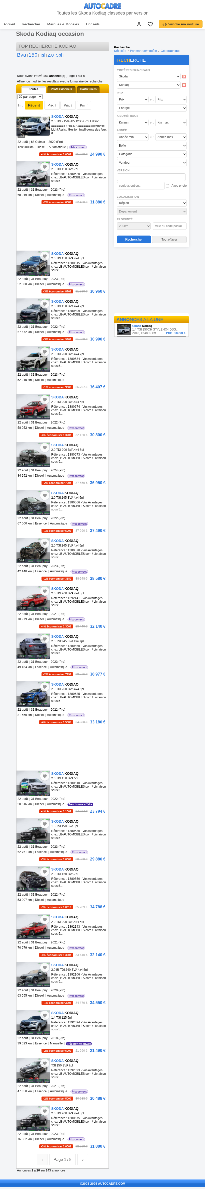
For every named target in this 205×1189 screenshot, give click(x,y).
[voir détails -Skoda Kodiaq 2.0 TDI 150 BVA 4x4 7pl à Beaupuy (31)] (33, 311)
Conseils (93, 24)
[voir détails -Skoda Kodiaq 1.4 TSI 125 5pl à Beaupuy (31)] (33, 1022)
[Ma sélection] (150, 24)
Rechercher (31, 24)
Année (122, 130)
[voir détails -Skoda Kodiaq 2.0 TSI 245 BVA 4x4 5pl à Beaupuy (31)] (33, 502)
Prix (120, 92)
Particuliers (88, 89)
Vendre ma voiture (183, 24)
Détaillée (120, 51)
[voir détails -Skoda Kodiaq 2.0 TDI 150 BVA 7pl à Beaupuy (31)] (33, 174)
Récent (34, 105)
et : (152, 99)
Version (123, 170)
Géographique (170, 51)
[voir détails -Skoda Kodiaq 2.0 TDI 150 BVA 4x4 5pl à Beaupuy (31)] (33, 263)
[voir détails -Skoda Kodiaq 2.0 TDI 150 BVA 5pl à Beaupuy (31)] (33, 783)
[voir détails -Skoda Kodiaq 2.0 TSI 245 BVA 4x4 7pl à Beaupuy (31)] (33, 646)
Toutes (33, 89)
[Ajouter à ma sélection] (44, 119)
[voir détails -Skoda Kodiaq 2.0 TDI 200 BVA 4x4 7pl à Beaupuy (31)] (33, 359)
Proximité (125, 219)
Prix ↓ (68, 105)
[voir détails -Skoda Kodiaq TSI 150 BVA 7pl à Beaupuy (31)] (33, 1070)
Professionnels (61, 89)
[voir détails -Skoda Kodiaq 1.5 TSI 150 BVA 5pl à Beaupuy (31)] (33, 831)
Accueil (9, 24)
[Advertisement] (151, 281)
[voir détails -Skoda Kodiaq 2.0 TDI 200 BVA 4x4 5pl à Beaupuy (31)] (33, 406)
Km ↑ (84, 105)
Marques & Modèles (63, 24)
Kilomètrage (127, 115)
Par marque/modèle (143, 51)
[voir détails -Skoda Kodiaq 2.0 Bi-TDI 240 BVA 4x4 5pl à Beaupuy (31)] (33, 974)
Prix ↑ (52, 105)
